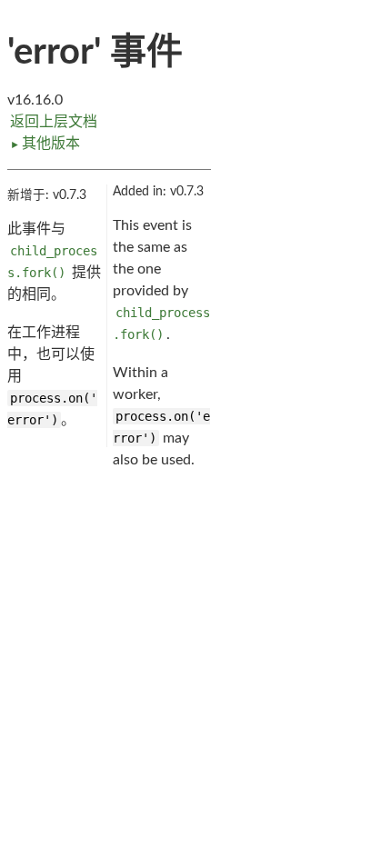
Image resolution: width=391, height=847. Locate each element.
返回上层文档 (53, 122)
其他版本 (45, 143)
